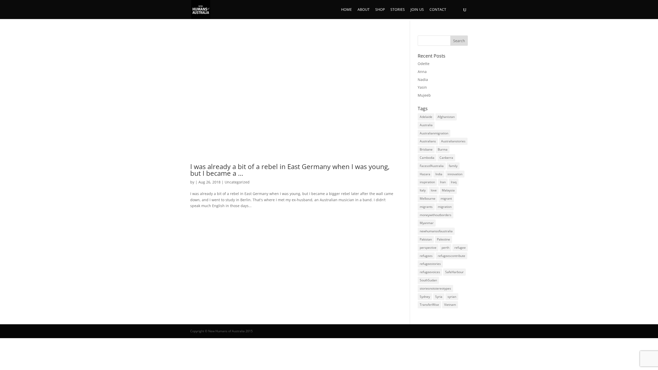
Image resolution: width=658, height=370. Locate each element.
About (364, 10)
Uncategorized (237, 182)
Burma (442, 149)
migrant (446, 198)
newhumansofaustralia (436, 231)
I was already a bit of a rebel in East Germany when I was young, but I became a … (290, 170)
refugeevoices (430, 272)
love (434, 190)
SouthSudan (428, 280)
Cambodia (427, 157)
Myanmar (427, 223)
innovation (454, 174)
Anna (422, 71)
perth (445, 247)
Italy (423, 190)
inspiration (427, 182)
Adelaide (426, 117)
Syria (438, 296)
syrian (451, 296)
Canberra (446, 157)
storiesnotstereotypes (435, 288)
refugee (460, 247)
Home (346, 10)
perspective (428, 247)
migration (445, 207)
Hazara (425, 174)
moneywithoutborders (435, 215)
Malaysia (448, 190)
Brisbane (426, 149)
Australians (428, 141)
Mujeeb (424, 95)
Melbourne (427, 198)
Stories (397, 10)
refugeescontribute (451, 256)
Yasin (422, 87)
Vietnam (450, 304)
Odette (423, 63)
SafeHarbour (454, 272)
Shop (380, 10)
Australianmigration (434, 133)
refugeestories (430, 264)
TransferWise (429, 304)
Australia (426, 125)
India (438, 174)
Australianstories (453, 141)
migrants (426, 207)
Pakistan (426, 239)
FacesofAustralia (432, 166)
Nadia (423, 79)
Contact (437, 10)
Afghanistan (446, 117)
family (453, 166)
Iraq (453, 182)
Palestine (443, 239)
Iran (443, 182)
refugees (426, 256)
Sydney (425, 296)
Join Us (417, 10)
